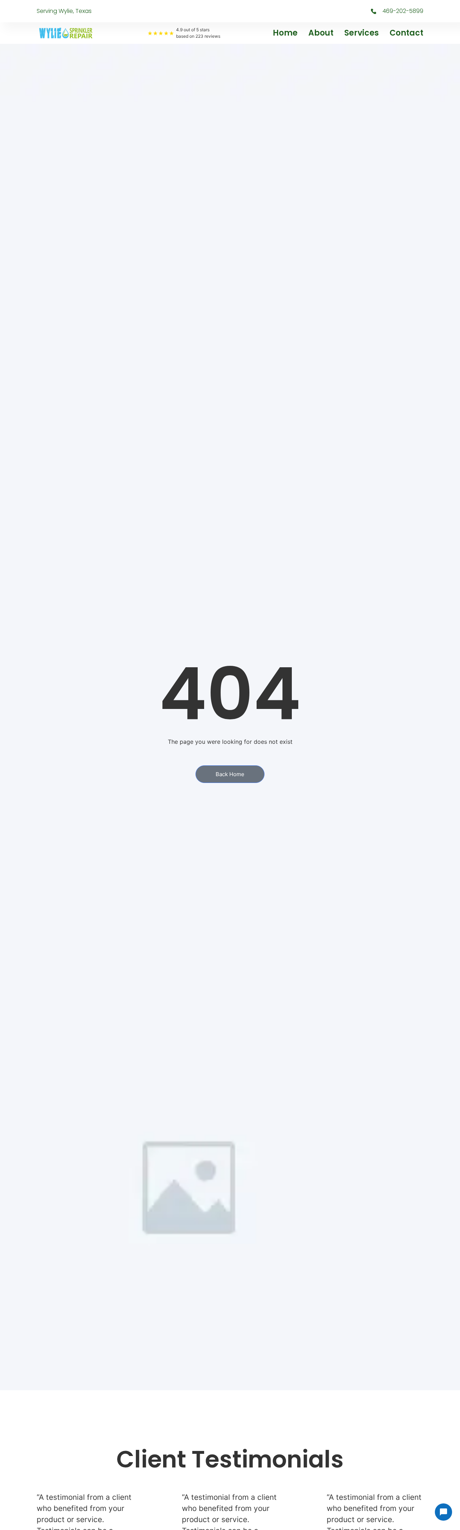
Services (361, 32)
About (321, 32)
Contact (406, 32)
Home (285, 32)
